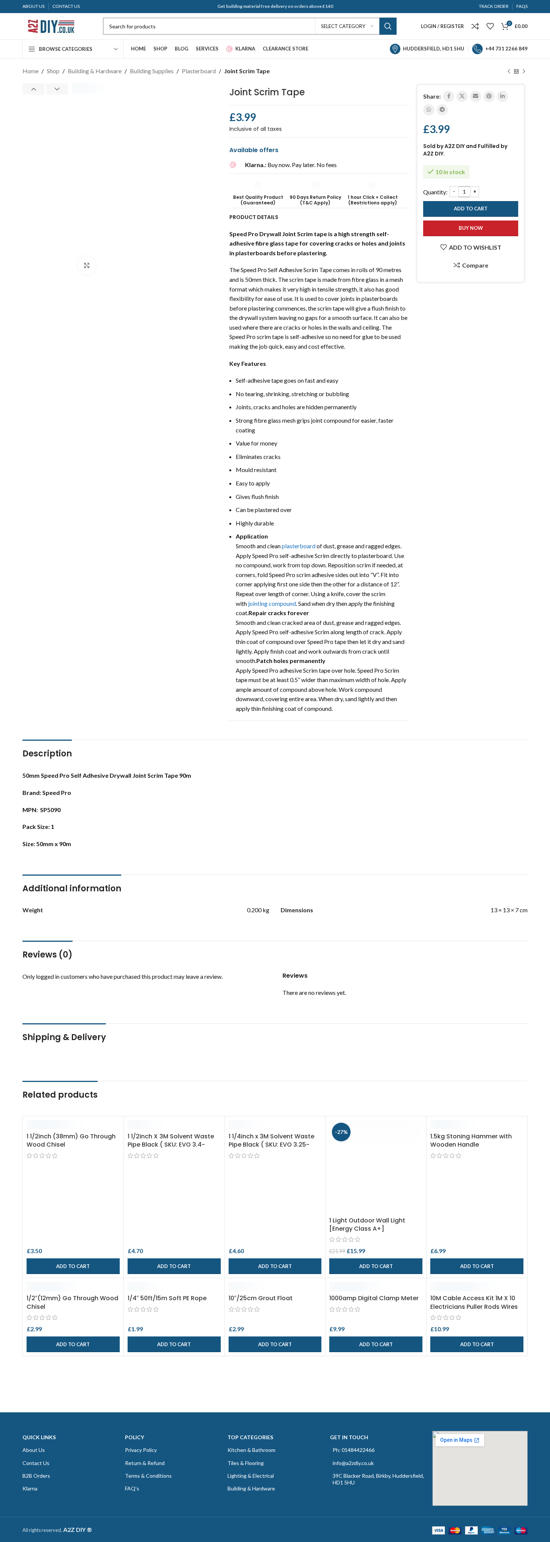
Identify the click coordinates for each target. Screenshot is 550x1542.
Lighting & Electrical (250, 1475)
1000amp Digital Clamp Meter (374, 1298)
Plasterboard (199, 70)
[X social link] (462, 96)
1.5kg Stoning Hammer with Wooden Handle (471, 1140)
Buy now (471, 228)
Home (30, 70)
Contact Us (35, 1463)
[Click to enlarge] (86, 265)
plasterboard (298, 545)
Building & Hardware (95, 70)
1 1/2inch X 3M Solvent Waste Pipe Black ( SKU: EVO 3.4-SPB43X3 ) (171, 1144)
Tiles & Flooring (245, 1463)
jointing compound (272, 603)
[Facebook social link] (448, 96)
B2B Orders (36, 1475)
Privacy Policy (141, 1450)
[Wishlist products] (490, 26)
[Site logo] (50, 25)
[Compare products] (475, 26)
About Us (33, 1450)
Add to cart (471, 209)
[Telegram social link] (442, 109)
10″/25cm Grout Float (261, 1298)
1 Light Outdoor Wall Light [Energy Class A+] (367, 1224)
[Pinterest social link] (489, 96)
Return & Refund (145, 1463)
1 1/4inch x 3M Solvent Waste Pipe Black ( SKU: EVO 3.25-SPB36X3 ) (271, 1144)
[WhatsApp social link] (428, 109)
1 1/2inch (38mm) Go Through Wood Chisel (71, 1140)
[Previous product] (509, 71)
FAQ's (132, 1488)
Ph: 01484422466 (354, 1450)
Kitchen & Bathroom (251, 1450)
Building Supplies (152, 70)
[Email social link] (475, 96)
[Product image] (73, 1125)
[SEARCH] (388, 26)
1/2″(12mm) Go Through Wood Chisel (72, 1302)
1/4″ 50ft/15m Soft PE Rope (167, 1298)
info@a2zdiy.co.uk (353, 1463)
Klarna (29, 1488)
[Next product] (524, 71)
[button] (73, 1266)
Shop (53, 70)
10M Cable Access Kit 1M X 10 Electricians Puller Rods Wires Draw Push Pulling (474, 1306)
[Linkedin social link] (502, 96)
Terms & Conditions (148, 1475)
